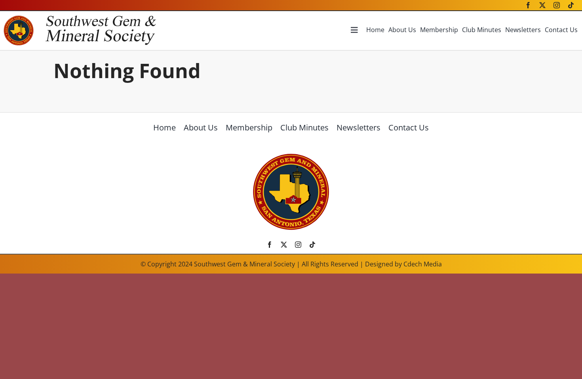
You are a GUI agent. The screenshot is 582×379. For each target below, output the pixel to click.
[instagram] (556, 5)
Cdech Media (422, 264)
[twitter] (542, 5)
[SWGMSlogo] (291, 156)
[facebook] (528, 5)
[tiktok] (571, 5)
